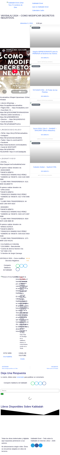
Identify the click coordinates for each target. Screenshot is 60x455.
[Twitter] (40, 445)
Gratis (22, 359)
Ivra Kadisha (7, 356)
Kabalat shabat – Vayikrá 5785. (45, 167)
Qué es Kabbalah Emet (40, 7)
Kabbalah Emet (37, 3)
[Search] (2, 394)
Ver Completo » (45, 57)
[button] (18, 266)
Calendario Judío (38, 10)
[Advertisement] (15, 36)
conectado (20, 377)
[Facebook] (37, 445)
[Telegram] (33, 445)
